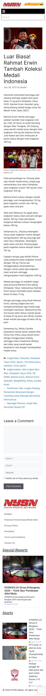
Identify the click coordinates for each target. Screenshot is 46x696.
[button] (3, 11)
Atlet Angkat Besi (30, 369)
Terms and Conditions (14, 537)
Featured (24, 358)
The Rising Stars (32, 362)
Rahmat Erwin (17, 377)
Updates (8, 365)
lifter (6, 373)
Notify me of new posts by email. (22, 478)
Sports (20, 362)
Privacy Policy (11, 525)
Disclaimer (9, 531)
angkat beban (14, 369)
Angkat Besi (13, 358)
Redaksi (8, 514)
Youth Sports (19, 365)
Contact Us (9, 543)
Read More (8, 602)
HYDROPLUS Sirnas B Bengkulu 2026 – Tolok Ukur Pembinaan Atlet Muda (22, 590)
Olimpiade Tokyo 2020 (20, 373)
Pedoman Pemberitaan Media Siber (21, 520)
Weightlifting (20, 381)
